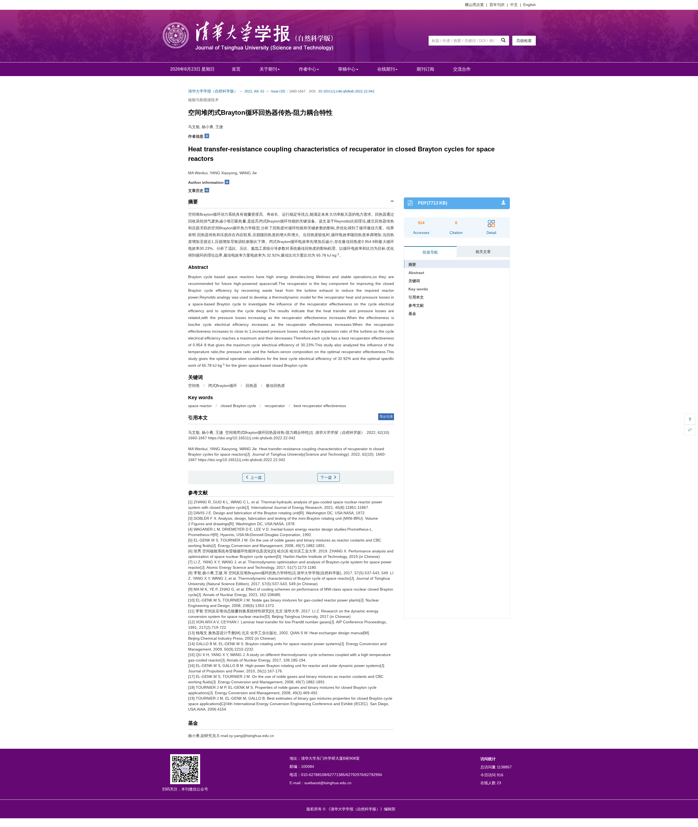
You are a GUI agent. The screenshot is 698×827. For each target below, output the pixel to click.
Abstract (416, 272)
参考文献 (416, 305)
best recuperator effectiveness (320, 406)
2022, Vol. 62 (254, 91)
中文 (514, 4)
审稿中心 (347, 69)
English (529, 4)
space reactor (200, 406)
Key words (418, 289)
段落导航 (430, 252)
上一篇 (255, 477)
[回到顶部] (689, 419)
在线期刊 (386, 69)
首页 (236, 69)
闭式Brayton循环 (222, 385)
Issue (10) (278, 91)
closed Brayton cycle (238, 406)
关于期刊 (268, 69)
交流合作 (462, 69)
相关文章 (483, 251)
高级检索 (524, 40)
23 (499, 783)
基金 (412, 313)
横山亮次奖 (474, 4)
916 (500, 775)
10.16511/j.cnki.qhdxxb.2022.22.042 (346, 91)
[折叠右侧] (689, 430)
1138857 (504, 767)
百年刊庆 (497, 4)
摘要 (412, 264)
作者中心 (307, 69)
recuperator (275, 406)
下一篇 (326, 477)
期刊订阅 (425, 69)
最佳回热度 (275, 385)
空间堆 (194, 385)
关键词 (414, 281)
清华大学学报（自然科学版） (213, 91)
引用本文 (416, 297)
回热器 (251, 385)
